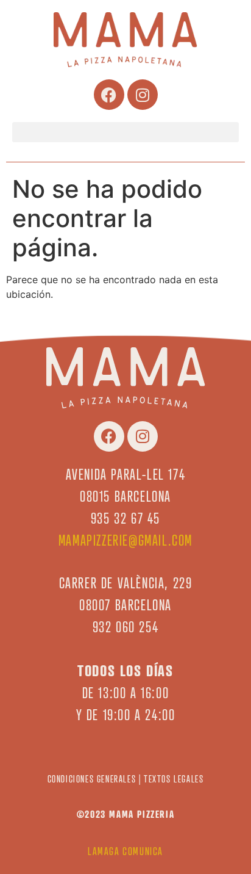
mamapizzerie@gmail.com (125, 540)
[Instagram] (142, 94)
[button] (125, 132)
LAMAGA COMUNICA (125, 851)
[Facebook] (109, 94)
